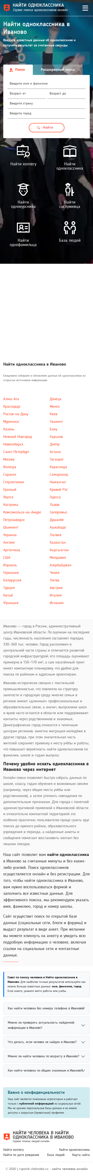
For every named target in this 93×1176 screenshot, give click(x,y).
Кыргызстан (59, 550)
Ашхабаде (58, 527)
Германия (11, 573)
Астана (55, 452)
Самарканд (59, 475)
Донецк (55, 399)
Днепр (55, 444)
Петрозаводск (14, 520)
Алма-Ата (11, 399)
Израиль (10, 565)
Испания (57, 603)
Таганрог (57, 459)
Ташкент (56, 422)
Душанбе (57, 520)
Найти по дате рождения (21, 1155)
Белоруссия (12, 580)
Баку (53, 429)
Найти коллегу (13, 1150)
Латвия (55, 535)
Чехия (54, 573)
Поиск (20, 70)
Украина (10, 535)
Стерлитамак (13, 482)
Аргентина (11, 550)
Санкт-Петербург (16, 452)
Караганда (58, 467)
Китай (8, 595)
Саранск (9, 475)
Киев (53, 414)
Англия (9, 543)
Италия (56, 595)
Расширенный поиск (58, 70)
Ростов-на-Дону (15, 414)
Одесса (55, 497)
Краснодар (11, 407)
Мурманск (11, 422)
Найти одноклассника (74, 1150)
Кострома (10, 505)
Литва (54, 580)
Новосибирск (13, 444)
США (6, 558)
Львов (54, 505)
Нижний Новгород (17, 437)
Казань (8, 429)
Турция (9, 588)
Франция (10, 603)
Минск (55, 407)
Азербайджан (60, 565)
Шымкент (10, 527)
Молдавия (58, 558)
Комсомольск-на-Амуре (22, 512)
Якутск (8, 497)
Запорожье (58, 512)
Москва (8, 459)
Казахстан (58, 543)
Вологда (9, 467)
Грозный (9, 490)
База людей (55, 1155)
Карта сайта (81, 1155)
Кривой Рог (59, 490)
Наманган (58, 482)
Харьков (56, 437)
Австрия (56, 588)
